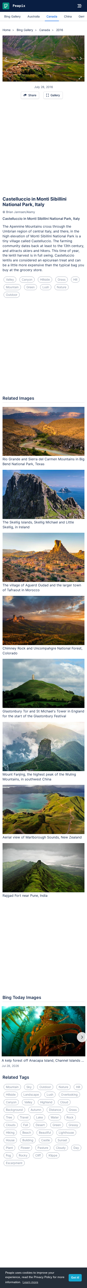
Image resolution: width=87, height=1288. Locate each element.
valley (10, 279)
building (27, 1140)
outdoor (11, 294)
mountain (12, 287)
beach (26, 1132)
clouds (10, 1125)
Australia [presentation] (33, 16)
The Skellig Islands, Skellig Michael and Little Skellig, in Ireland (38, 524)
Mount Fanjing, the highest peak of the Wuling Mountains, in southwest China (39, 776)
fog (8, 1155)
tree (9, 1117)
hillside (45, 279)
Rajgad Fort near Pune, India (25, 895)
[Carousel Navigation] (43, 1040)
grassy (73, 1125)
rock (70, 1117)
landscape (31, 1094)
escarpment (14, 1163)
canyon (27, 279)
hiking (10, 1132)
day (76, 1147)
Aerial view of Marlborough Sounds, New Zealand (42, 837)
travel (24, 1117)
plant (9, 1147)
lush (45, 287)
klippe (53, 1155)
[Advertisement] (43, 149)
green (30, 287)
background (14, 1109)
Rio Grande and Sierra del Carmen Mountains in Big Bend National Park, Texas (43, 461)
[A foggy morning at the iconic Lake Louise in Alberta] (80, 58)
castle (45, 1140)
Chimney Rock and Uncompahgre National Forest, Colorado (42, 650)
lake (39, 1117)
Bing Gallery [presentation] (12, 16)
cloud (64, 1102)
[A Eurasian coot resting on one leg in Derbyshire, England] (6, 58)
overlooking (69, 1094)
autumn (36, 1109)
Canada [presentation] (51, 16)
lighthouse (66, 1132)
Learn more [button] (30, 1282)
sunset (62, 1140)
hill (75, 279)
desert (40, 1125)
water (55, 1117)
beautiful (45, 1132)
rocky (23, 1155)
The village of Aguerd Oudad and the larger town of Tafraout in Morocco (42, 587)
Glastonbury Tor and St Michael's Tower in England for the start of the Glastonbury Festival (43, 713)
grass (61, 279)
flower (25, 1147)
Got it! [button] (75, 1277)
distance (55, 1109)
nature (61, 287)
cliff (38, 1155)
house (10, 1140)
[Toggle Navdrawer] (79, 6)
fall (25, 1125)
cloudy (61, 1147)
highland (46, 1102)
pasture (43, 1147)
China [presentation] (68, 16)
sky (29, 1087)
